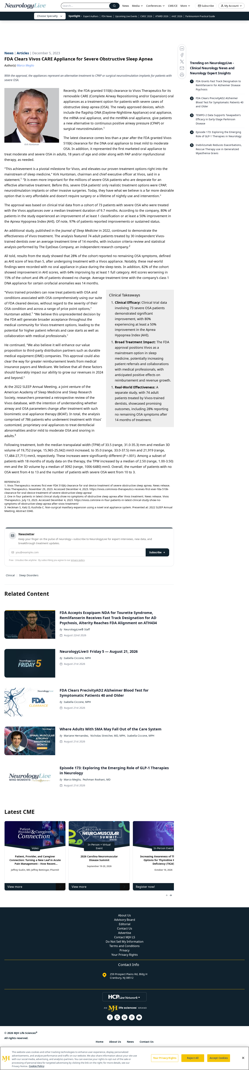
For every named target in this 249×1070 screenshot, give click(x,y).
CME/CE (173, 5)
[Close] (243, 1058)
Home (99, 1041)
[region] (124, 1058)
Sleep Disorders (28, 575)
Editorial (124, 924)
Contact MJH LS (124, 937)
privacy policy (78, 560)
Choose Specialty (47, 16)
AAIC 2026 (177, 16)
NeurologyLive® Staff (77, 629)
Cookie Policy (36, 1066)
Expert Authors (90, 16)
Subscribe (155, 552)
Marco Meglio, (72, 779)
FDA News (107, 16)
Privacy (124, 950)
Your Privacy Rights (124, 955)
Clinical (10, 575)
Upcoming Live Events (126, 16)
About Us (124, 915)
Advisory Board (124, 920)
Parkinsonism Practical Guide (200, 16)
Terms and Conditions (124, 946)
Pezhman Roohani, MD (96, 779)
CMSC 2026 (146, 16)
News (125, 5)
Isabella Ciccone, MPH (77, 658)
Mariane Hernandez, (76, 735)
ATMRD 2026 (161, 16)
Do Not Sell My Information (124, 942)
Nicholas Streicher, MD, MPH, (108, 735)
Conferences (154, 5)
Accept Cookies (219, 1058)
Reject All (193, 1058)
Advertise (124, 933)
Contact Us (124, 928)
